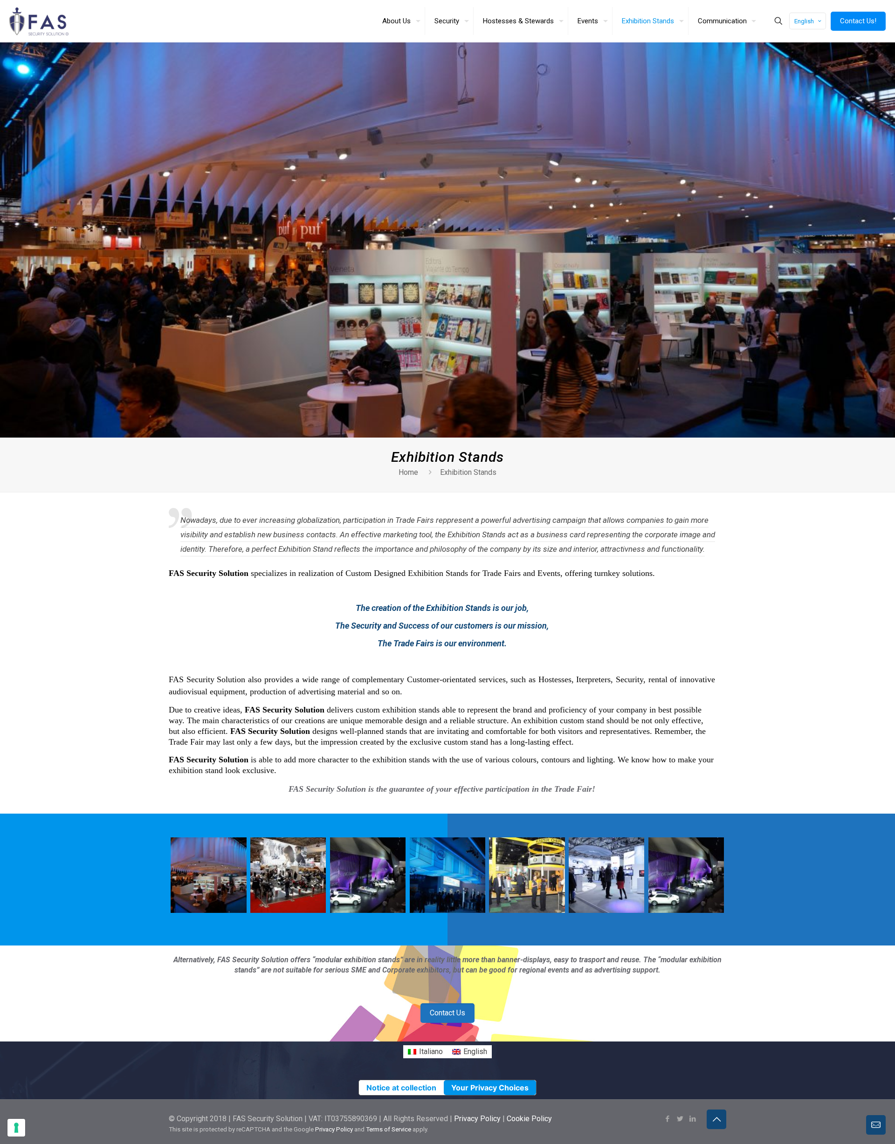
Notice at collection (401, 1087)
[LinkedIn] (692, 1119)
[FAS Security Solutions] (39, 21)
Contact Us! (858, 21)
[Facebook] (667, 1119)
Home (408, 472)
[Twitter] (680, 1119)
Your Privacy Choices (490, 1087)
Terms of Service (388, 1129)
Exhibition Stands (468, 472)
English (804, 21)
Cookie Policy (529, 1118)
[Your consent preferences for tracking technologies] (16, 1128)
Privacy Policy (477, 1118)
